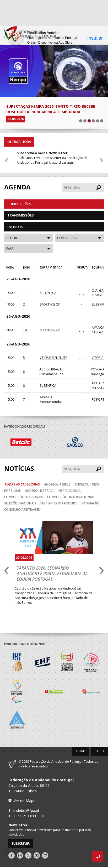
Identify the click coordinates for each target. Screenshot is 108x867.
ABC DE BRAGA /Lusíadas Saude (51, 366)
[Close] (4, 37)
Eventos (15, 221)
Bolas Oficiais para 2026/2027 (35, 106)
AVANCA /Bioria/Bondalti (51, 394)
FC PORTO (99, 394)
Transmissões (20, 209)
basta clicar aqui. (61, 157)
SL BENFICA (48, 287)
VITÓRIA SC (100, 352)
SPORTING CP (50, 299)
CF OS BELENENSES (53, 352)
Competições (19, 198)
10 (25, 324)
